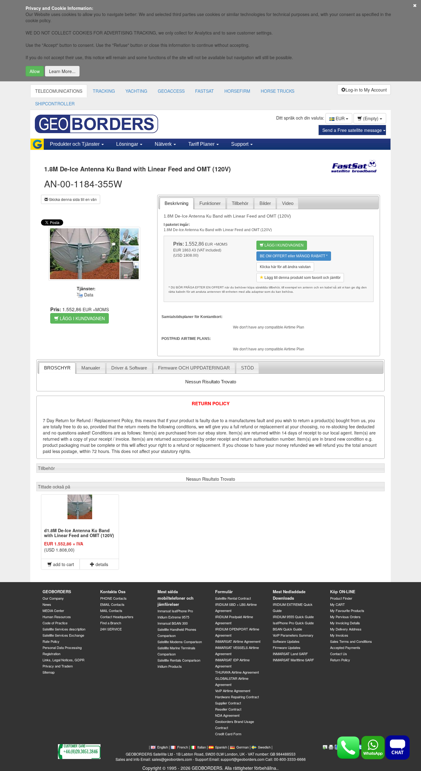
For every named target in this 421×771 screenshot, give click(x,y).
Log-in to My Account (366, 90)
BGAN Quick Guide (287, 628)
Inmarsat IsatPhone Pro (175, 610)
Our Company (53, 598)
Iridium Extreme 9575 (173, 616)
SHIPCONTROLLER (55, 103)
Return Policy (340, 659)
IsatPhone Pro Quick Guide (293, 622)
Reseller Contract (228, 709)
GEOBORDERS (57, 591)
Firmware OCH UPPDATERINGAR (194, 367)
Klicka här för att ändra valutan (285, 267)
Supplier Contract (228, 702)
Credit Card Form (228, 733)
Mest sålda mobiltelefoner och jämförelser (175, 598)
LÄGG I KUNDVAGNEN (82, 318)
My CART (337, 604)
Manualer (90, 367)
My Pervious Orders (345, 616)
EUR (340, 118)
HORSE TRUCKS (277, 91)
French (182, 746)
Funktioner (210, 203)
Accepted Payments (345, 647)
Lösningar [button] (127, 144)
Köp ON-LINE (342, 591)
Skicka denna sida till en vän (72, 199)
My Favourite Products (347, 610)
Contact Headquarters (116, 616)
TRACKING (104, 91)
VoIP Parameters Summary (293, 635)
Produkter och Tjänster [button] (75, 144)
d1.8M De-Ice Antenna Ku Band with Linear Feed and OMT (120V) (79, 532)
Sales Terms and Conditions (351, 641)
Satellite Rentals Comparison (178, 660)
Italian (201, 746)
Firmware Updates (286, 647)
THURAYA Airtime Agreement (237, 672)
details (101, 564)
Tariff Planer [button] (202, 144)
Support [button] (240, 144)
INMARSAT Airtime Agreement (237, 641)
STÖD (247, 367)
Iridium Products (169, 666)
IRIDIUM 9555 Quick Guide (293, 616)
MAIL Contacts (111, 610)
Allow (35, 71)
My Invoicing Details (345, 622)
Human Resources (57, 616)
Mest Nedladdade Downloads (289, 595)
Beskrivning (176, 203)
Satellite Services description (64, 628)
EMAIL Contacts (112, 604)
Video (287, 203)
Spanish (221, 746)
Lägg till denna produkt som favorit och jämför (302, 277)
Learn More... (62, 71)
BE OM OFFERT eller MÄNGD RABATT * (294, 256)
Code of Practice (55, 622)
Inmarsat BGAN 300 (172, 623)
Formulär (224, 591)
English (162, 746)
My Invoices (339, 635)
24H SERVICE (111, 628)
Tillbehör (240, 203)
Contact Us (338, 653)
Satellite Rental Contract (233, 598)
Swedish (264, 746)
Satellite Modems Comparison (179, 641)
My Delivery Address (346, 628)
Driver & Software (129, 367)
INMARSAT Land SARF (290, 653)
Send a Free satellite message (352, 130)
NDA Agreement (227, 715)
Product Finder (341, 598)
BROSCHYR (57, 367)
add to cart (63, 564)
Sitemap (49, 672)
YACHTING (136, 91)
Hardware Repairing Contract (237, 696)
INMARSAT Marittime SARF (293, 659)
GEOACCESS (171, 91)
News (47, 604)
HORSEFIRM (237, 91)
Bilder (265, 203)
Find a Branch (110, 622)
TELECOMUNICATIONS (58, 91)
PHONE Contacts (113, 598)
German (242, 746)
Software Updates (286, 641)
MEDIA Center (53, 610)
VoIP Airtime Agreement (232, 690)
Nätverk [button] (164, 144)
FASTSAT (204, 91)
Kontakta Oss (112, 591)
